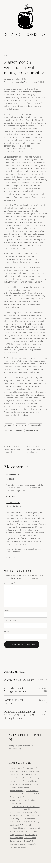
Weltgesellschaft (32, 430)
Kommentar (9, 583)
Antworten (10, 496)
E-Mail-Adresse (10, 621)
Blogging (8, 425)
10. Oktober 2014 (13, 475)
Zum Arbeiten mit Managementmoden (15, 690)
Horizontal (19, 82)
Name (6, 610)
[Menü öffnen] (25, 40)
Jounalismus (21, 425)
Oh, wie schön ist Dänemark (19, 679)
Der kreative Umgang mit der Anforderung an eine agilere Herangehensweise (19, 715)
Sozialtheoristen (25, 34)
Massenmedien (30, 82)
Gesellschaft (9, 82)
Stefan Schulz (20, 79)
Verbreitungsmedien (13, 430)
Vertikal (41, 82)
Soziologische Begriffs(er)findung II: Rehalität (36, 449)
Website (7, 632)
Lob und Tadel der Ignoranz (13, 701)
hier (10, 219)
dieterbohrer (13, 506)
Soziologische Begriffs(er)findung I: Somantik (13, 449)
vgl (37, 279)
